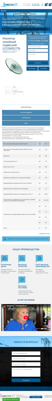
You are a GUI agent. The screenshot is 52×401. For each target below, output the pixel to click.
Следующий (44, 233)
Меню (4, 10)
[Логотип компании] (11, 4)
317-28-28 (44, 41)
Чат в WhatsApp (35, 4)
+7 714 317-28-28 (26, 5)
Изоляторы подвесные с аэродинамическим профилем (10, 51)
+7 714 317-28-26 (26, 4)
